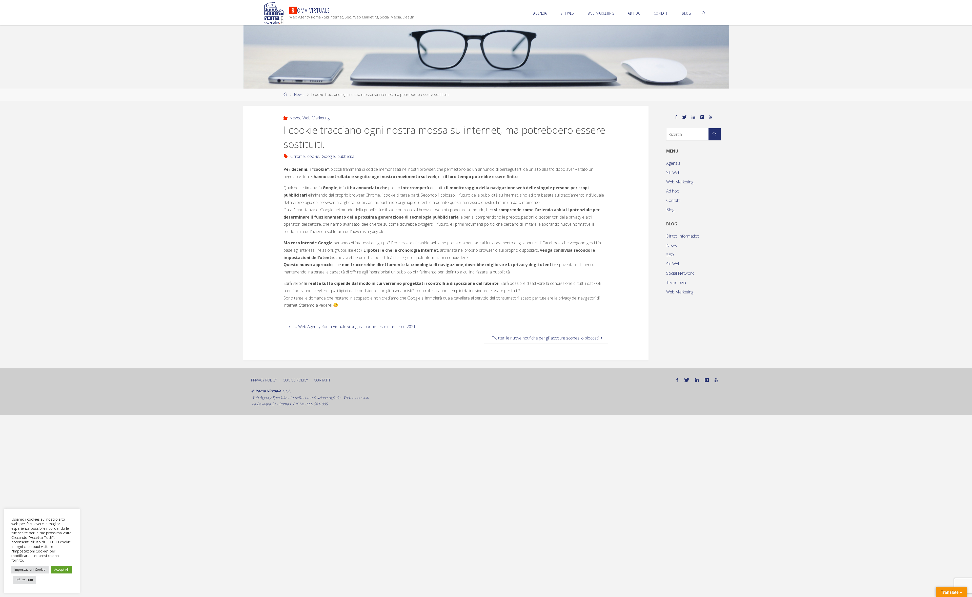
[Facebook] (676, 117)
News (298, 94)
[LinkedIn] (693, 117)
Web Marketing (316, 118)
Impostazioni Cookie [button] (30, 569)
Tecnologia (676, 282)
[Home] (285, 94)
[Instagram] (702, 117)
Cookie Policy (295, 380)
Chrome (297, 156)
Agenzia (673, 163)
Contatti (673, 200)
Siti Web (673, 172)
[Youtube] (710, 117)
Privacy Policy (264, 380)
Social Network (680, 273)
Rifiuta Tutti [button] (24, 580)
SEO (670, 255)
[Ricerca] (714, 134)
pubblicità (345, 156)
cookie (313, 156)
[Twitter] (684, 117)
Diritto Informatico (682, 236)
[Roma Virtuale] (273, 12)
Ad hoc (672, 191)
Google (328, 156)
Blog (670, 209)
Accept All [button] (61, 569)
